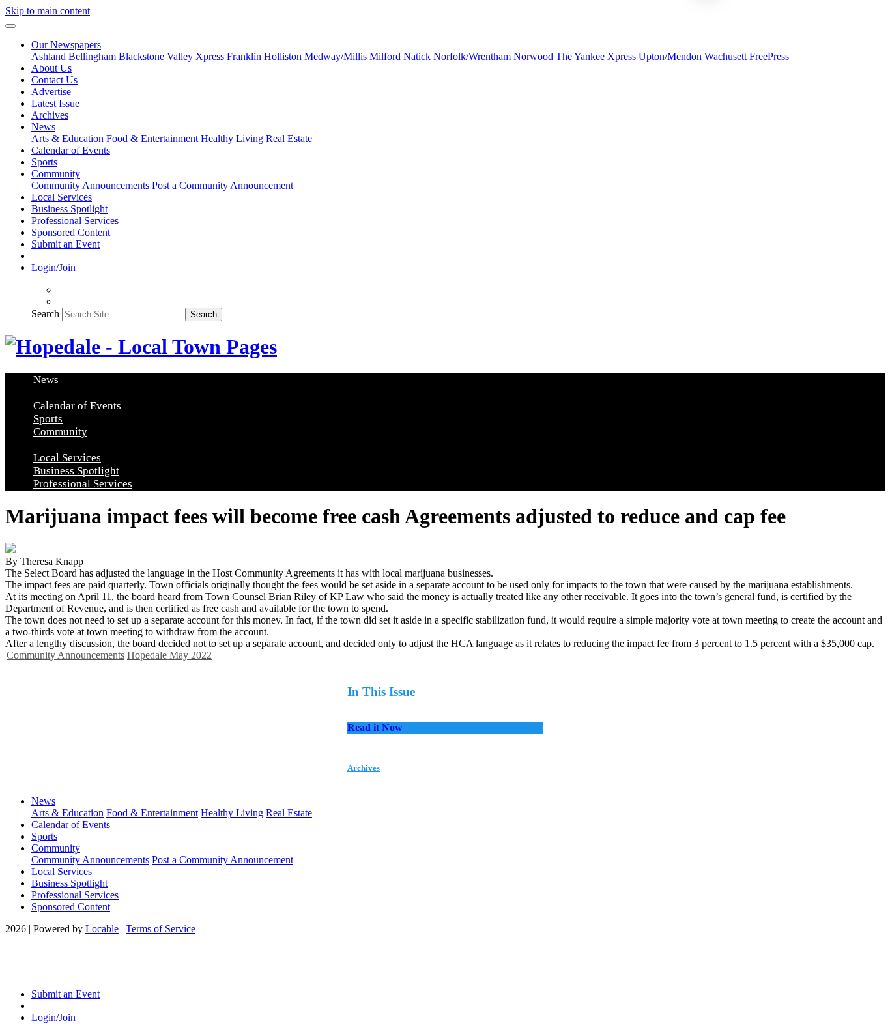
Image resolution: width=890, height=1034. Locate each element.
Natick (417, 56)
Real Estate (289, 138)
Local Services (61, 197)
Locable (102, 928)
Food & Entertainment (152, 138)
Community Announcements (90, 185)
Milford (385, 56)
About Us (51, 68)
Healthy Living (232, 138)
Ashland (48, 56)
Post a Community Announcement (222, 185)
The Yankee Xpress (596, 56)
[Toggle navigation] (10, 26)
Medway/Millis (335, 56)
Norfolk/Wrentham (472, 56)
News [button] (43, 126)
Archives (49, 115)
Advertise (51, 91)
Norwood (533, 56)
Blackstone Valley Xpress (171, 56)
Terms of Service (160, 928)
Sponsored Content (70, 232)
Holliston (283, 56)
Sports (44, 161)
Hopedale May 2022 (169, 655)
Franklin (244, 56)
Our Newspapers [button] (66, 44)
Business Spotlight (69, 208)
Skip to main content (47, 10)
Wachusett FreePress (746, 56)
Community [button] (55, 173)
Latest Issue (55, 103)
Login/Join (53, 267)
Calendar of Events (70, 150)
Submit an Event (65, 244)
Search (45, 313)
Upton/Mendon (670, 56)
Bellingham (92, 56)
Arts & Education (67, 138)
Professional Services (75, 220)
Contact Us (54, 79)
